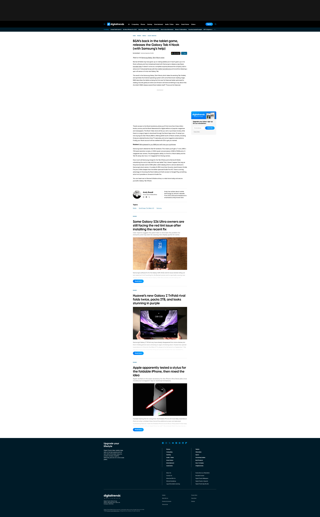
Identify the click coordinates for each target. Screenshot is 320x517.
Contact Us (169, 475)
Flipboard (186, 443)
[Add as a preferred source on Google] (175, 53)
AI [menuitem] (129, 24)
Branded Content (200, 475)
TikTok (176, 443)
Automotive (169, 466)
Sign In (209, 24)
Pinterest (179, 443)
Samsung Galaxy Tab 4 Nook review (152, 57)
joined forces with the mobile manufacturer (157, 69)
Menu (104, 24)
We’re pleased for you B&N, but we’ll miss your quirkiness (157, 144)
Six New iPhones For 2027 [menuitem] (130, 29)
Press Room (193, 498)
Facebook (163, 443)
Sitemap (193, 501)
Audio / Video (170, 457)
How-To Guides (200, 463)
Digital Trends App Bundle (202, 483)
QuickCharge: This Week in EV (146, 208)
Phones (168, 449)
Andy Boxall (137, 53)
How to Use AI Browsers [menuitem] (167, 29)
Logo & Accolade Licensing (173, 483)
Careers (163, 495)
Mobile (134, 208)
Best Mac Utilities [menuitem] (142, 29)
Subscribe (210, 128)
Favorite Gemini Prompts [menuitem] (195, 29)
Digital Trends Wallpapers (202, 478)
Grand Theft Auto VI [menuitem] (116, 29)
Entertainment (170, 463)
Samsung (159, 208)
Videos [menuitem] (193, 24)
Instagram (166, 443)
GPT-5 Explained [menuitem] (208, 29)
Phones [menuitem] (143, 24)
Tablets (197, 449)
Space (197, 455)
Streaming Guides (200, 457)
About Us (168, 473)
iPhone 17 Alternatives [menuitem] (181, 29)
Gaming (168, 455)
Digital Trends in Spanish (202, 481)
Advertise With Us (171, 478)
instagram (143, 197)
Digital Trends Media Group (113, 511)
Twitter (169, 443)
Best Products (199, 460)
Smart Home (169, 460)
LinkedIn (183, 443)
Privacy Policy (197, 131)
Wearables (198, 452)
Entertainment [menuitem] (158, 24)
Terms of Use (165, 504)
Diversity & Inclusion (166, 501)
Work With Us (165, 498)
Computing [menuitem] (135, 24)
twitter (149, 197)
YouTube (173, 443)
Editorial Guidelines (171, 481)
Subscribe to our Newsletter (203, 473)
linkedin (146, 197)
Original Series (199, 466)
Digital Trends (112, 26)
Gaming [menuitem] (149, 24)
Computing (169, 452)
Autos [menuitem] (177, 24)
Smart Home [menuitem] (185, 24)
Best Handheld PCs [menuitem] (154, 29)
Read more (138, 281)
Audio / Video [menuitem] (169, 24)
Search (216, 24)
